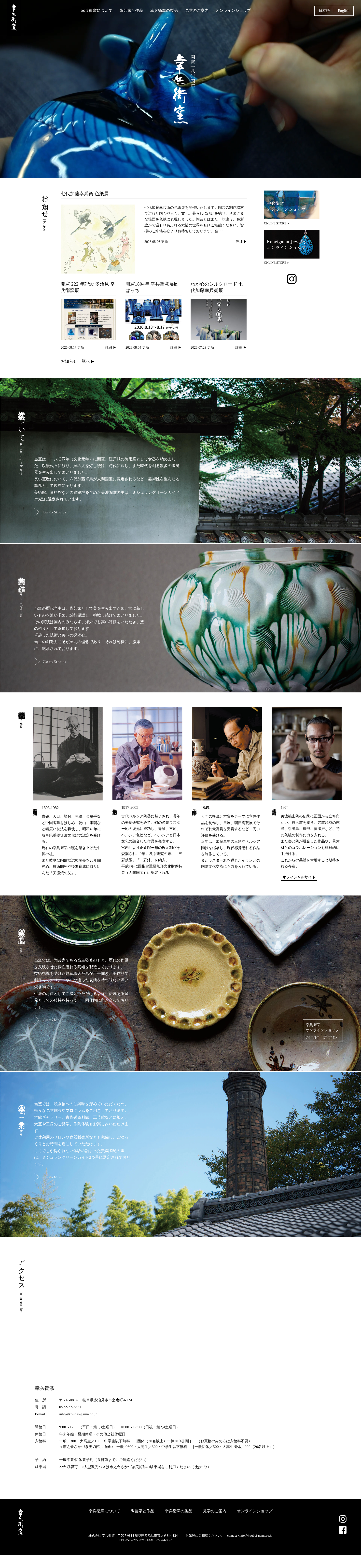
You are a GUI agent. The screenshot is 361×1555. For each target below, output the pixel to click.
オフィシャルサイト (299, 877)
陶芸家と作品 (131, 10)
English (343, 11)
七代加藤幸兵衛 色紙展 (85, 193)
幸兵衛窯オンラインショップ (322, 1031)
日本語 (324, 11)
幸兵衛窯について (96, 10)
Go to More (53, 1020)
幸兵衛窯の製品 (164, 10)
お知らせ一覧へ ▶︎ (77, 361)
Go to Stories (54, 512)
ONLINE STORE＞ (277, 223)
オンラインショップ (233, 10)
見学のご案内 (196, 10)
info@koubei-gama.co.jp (256, 1535)
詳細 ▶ (241, 242)
